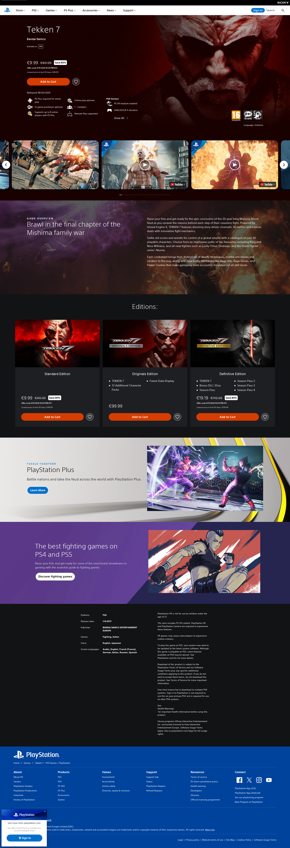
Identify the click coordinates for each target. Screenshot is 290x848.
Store (19, 10)
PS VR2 (61, 786)
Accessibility (108, 781)
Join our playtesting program (249, 797)
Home (16, 763)
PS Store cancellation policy (204, 781)
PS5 (34, 10)
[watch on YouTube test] (177, 184)
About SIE (18, 777)
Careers (17, 781)
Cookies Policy (244, 839)
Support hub (152, 777)
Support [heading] (151, 772)
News (110, 10)
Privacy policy (192, 839)
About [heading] (18, 772)
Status (149, 781)
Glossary (195, 795)
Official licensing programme (205, 799)
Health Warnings (166, 708)
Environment (108, 777)
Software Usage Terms (265, 839)
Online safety (108, 786)
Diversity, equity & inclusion (116, 790)
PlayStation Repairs (156, 786)
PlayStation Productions (25, 790)
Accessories (90, 10)
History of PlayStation (24, 799)
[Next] (284, 165)
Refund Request (154, 790)
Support (128, 10)
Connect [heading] (240, 772)
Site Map (230, 839)
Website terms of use (212, 839)
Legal (180, 839)
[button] (145, 164)
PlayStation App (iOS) (245, 788)
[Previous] (6, 165)
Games (50, 10)
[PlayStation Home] (7, 10)
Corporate (18, 795)
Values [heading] (106, 772)
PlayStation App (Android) (247, 793)
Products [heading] (63, 772)
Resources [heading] (197, 772)
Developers (196, 790)
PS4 (59, 781)
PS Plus (68, 10)
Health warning (198, 786)
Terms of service (199, 777)
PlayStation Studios (23, 786)
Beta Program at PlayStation (249, 802)
